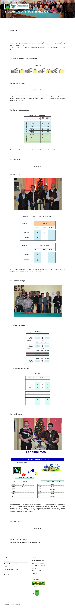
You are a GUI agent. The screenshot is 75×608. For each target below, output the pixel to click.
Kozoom (6, 566)
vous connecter (21, 542)
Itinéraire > (34, 568)
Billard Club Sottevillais (26, 11)
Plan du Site (7, 574)
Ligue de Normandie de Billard (11, 569)
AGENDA (14, 21)
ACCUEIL (6, 21)
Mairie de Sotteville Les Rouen (11, 572)
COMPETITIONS (23, 21)
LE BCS (50, 21)
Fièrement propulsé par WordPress (12, 604)
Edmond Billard (7, 561)
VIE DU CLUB (33, 21)
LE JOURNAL (42, 21)
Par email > (34, 573)
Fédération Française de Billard (11, 564)
